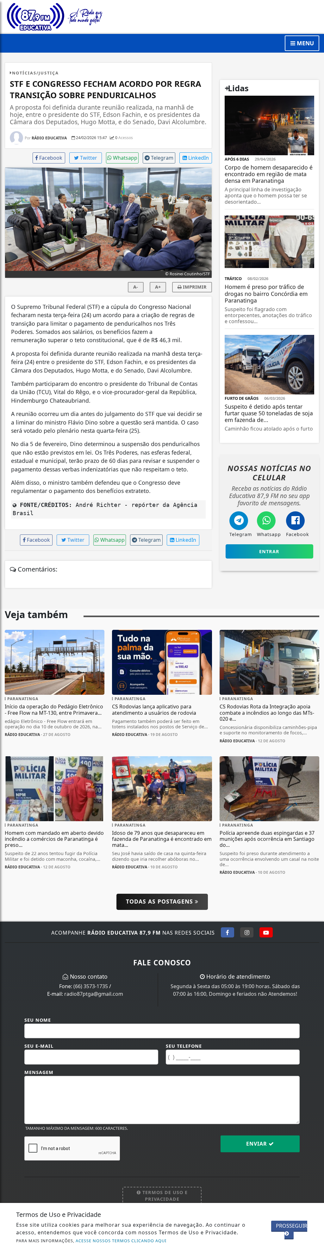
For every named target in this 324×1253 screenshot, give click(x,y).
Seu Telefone (184, 1046)
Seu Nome (37, 1020)
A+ (158, 287)
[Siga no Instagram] (246, 932)
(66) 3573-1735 (90, 986)
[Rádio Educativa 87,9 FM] (54, 16)
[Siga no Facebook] (227, 932)
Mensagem (38, 1072)
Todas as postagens (160, 901)
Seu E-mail (38, 1046)
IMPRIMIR (194, 287)
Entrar (269, 551)
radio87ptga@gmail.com (93, 993)
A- (135, 287)
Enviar (257, 1143)
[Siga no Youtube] (266, 932)
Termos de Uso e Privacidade (164, 1195)
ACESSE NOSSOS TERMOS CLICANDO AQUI (121, 1240)
